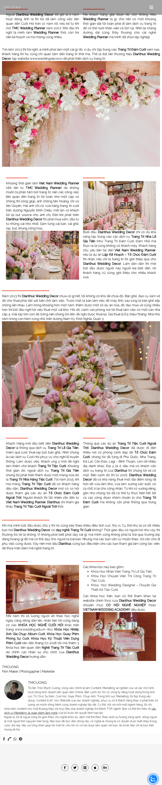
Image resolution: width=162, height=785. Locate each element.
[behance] (105, 768)
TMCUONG (12, 7)
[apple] (95, 768)
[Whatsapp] (15, 739)
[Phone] (9, 739)
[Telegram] (20, 739)
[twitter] (74, 768)
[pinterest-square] (85, 768)
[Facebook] (4, 739)
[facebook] (65, 768)
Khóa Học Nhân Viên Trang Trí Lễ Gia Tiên (121, 571)
